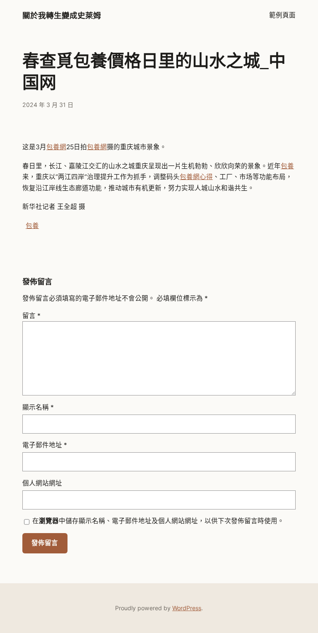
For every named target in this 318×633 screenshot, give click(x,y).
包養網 (56, 147)
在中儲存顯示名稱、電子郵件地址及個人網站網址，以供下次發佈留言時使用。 (158, 521)
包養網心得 (196, 177)
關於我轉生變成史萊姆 (61, 15)
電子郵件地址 (44, 445)
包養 (287, 166)
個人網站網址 (42, 483)
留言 (31, 316)
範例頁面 (282, 15)
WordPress (186, 607)
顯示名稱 (38, 407)
